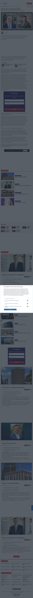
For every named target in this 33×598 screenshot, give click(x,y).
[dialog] (16, 299)
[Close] (31, 287)
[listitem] (16, 298)
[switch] (27, 300)
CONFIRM (10, 309)
